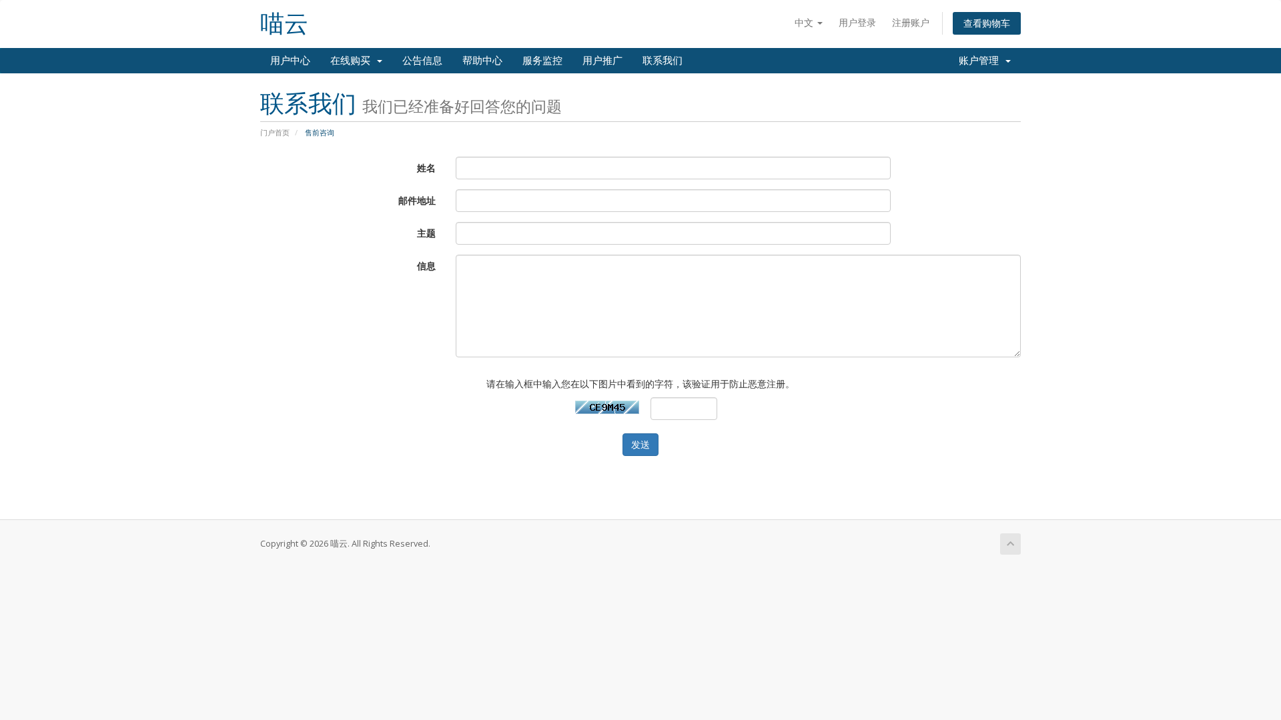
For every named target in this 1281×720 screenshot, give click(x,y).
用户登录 (857, 22)
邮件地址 (417, 200)
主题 (426, 233)
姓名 (426, 167)
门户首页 (275, 132)
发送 (640, 444)
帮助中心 (482, 61)
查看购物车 (986, 23)
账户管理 (981, 61)
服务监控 (542, 61)
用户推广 (602, 61)
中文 (805, 22)
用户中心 (290, 61)
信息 (426, 265)
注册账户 (910, 22)
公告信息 (422, 61)
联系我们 (663, 61)
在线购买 (353, 61)
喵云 (284, 23)
